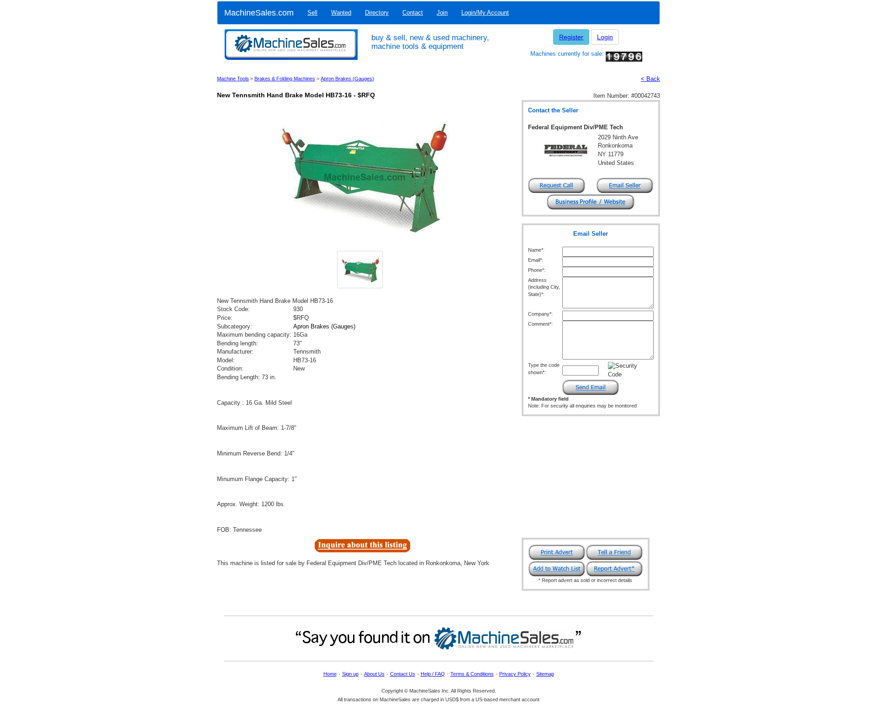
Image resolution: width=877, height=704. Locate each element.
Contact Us (402, 674)
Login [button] (605, 37)
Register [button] (571, 37)
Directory (377, 12)
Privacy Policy (515, 674)
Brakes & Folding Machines (284, 78)
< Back (650, 78)
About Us (374, 674)
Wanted (341, 12)
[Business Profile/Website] (590, 201)
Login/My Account (485, 12)
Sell (312, 12)
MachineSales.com (259, 12)
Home (330, 674)
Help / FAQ (433, 674)
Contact (412, 12)
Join (442, 12)
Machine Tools (233, 78)
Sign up (350, 674)
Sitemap (545, 674)
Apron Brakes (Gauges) (347, 78)
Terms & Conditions (472, 674)
